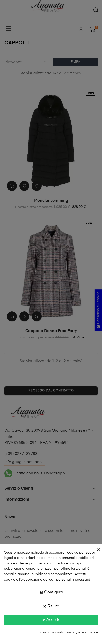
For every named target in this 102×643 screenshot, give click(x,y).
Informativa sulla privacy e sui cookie (68, 632)
